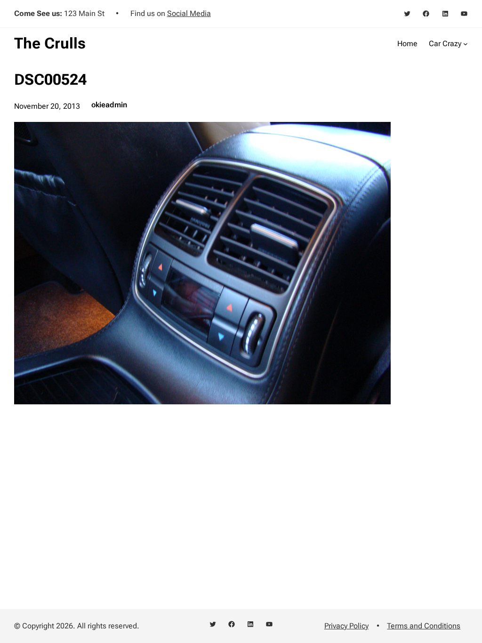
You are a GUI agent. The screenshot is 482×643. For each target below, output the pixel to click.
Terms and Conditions (423, 625)
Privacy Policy (346, 625)
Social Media (189, 13)
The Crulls (50, 43)
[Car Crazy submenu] (465, 43)
